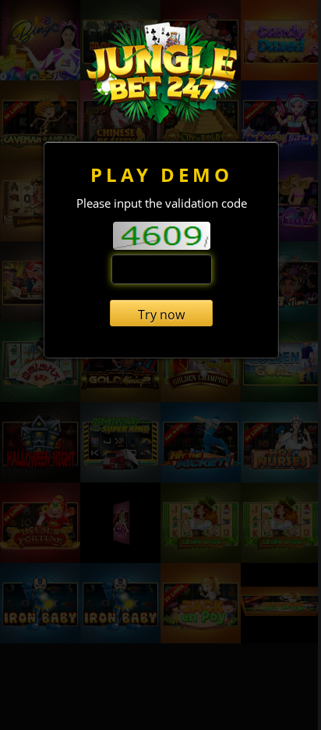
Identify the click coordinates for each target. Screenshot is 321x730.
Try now (161, 314)
